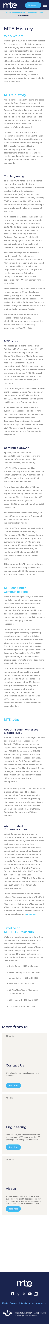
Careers (13, 1303)
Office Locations (26, 1303)
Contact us (41, 1303)
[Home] (10, 5)
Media (5, 1303)
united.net (31, 914)
